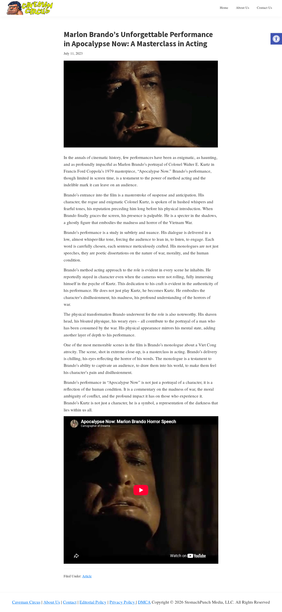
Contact (69, 602)
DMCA (144, 602)
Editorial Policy (93, 602)
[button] (276, 39)
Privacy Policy (122, 602)
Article (87, 576)
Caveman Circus (26, 602)
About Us (51, 602)
